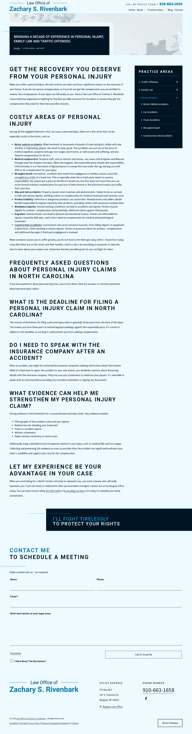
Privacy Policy (34, 723)
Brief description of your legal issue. (30, 613)
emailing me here (75, 490)
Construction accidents (28, 225)
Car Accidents (150, 112)
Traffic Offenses (149, 81)
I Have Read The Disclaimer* (30, 661)
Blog (170, 10)
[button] (189, 713)
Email (14, 596)
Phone (100, 579)
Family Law (147, 89)
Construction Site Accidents (157, 135)
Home (131, 10)
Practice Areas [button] (155, 10)
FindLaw (75, 723)
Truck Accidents (151, 119)
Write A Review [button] (170, 723)
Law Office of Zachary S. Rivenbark (31, 718)
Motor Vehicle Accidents (156, 104)
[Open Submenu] (177, 82)
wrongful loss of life (25, 177)
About (140, 10)
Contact (178, 10)
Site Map (23, 723)
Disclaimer (15, 653)
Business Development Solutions (55, 723)
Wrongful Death (151, 127)
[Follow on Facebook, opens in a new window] (146, 698)
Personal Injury (149, 97)
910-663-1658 (170, 3)
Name (13, 579)
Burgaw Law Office (113, 706)
